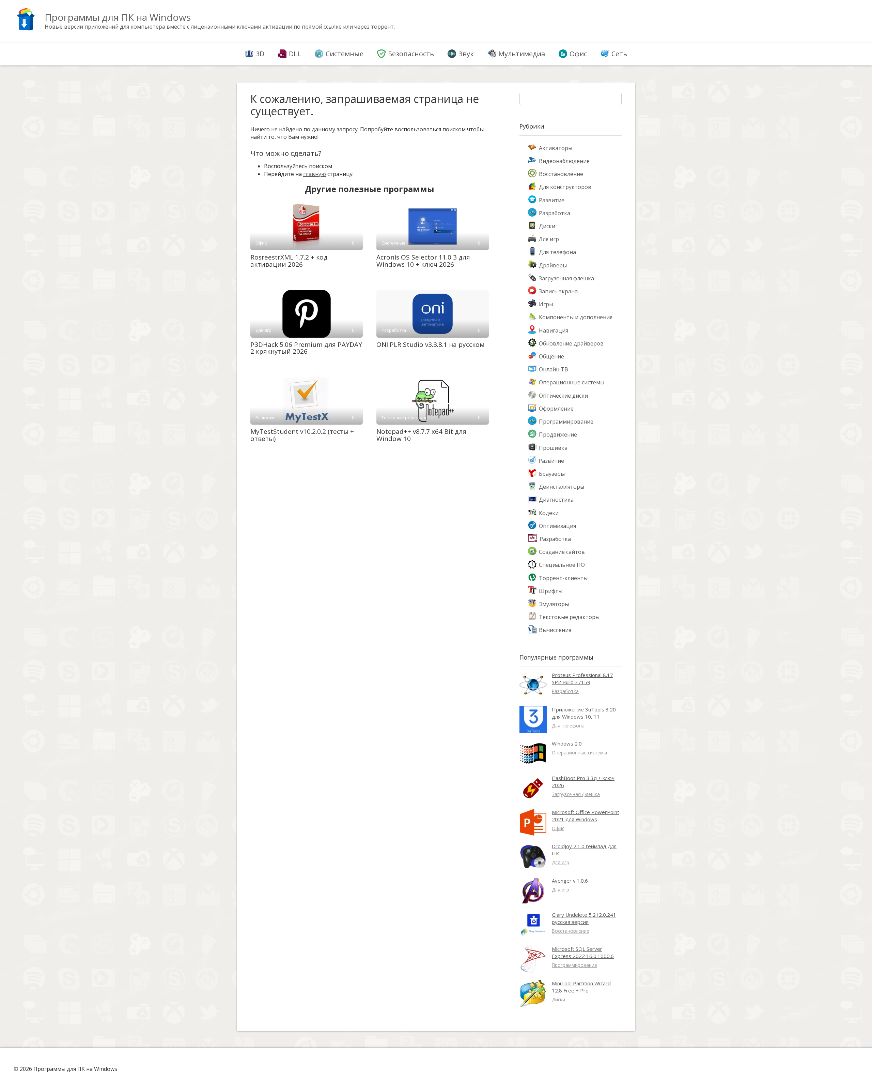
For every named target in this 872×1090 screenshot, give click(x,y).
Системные (344, 53)
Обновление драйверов (571, 343)
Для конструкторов (565, 187)
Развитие (551, 200)
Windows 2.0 (567, 743)
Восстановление (561, 174)
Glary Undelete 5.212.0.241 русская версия (584, 918)
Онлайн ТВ (553, 369)
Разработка (554, 213)
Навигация (553, 330)
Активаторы (555, 148)
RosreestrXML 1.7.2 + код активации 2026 (289, 261)
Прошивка (553, 448)
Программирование (566, 421)
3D (260, 53)
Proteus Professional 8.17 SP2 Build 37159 (582, 679)
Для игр (549, 239)
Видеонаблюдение (564, 161)
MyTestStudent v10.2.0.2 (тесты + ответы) (302, 435)
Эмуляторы (554, 604)
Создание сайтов (562, 552)
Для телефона (557, 252)
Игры (546, 304)
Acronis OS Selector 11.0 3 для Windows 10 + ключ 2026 (423, 261)
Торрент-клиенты (563, 578)
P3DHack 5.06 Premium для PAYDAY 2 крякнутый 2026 (306, 348)
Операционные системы (571, 382)
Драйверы (553, 265)
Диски (547, 226)
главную (314, 174)
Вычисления (555, 630)
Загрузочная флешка (566, 278)
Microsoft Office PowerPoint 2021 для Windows (585, 816)
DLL (295, 53)
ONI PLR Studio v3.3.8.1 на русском (430, 344)
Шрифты (550, 591)
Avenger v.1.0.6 (570, 880)
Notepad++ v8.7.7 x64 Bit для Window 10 (421, 435)
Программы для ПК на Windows (118, 17)
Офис (578, 53)
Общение (551, 356)
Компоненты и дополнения (575, 317)
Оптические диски (563, 395)
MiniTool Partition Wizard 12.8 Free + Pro (581, 987)
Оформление (556, 408)
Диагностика (556, 499)
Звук (466, 53)
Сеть (619, 53)
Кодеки (549, 513)
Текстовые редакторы (569, 617)
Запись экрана (558, 291)
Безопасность (411, 53)
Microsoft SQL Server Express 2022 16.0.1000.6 (583, 952)
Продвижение (558, 434)
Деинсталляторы (561, 486)
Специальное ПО (562, 565)
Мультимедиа (521, 53)
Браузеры (552, 473)
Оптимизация (557, 526)
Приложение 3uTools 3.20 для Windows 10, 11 (584, 713)
